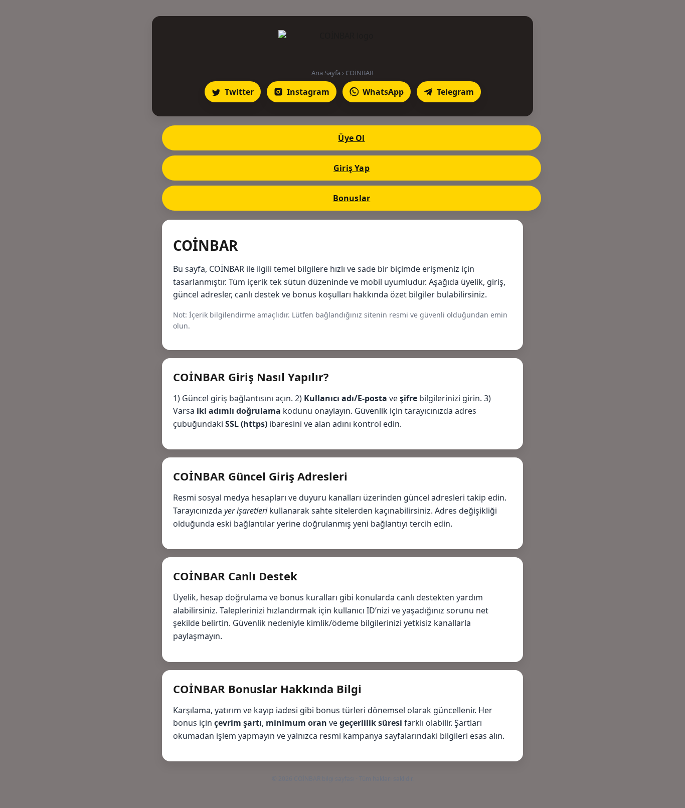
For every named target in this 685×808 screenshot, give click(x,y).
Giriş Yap (351, 168)
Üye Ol (351, 137)
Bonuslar (352, 198)
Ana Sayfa (325, 72)
